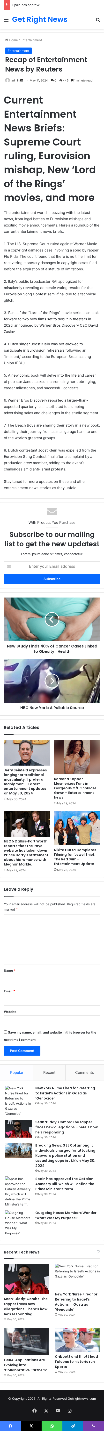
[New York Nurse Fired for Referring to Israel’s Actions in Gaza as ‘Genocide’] (18, 1101)
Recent (49, 1072)
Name (9, 970)
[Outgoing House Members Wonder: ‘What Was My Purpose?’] (18, 1223)
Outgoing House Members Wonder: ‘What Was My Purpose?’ (66, 1215)
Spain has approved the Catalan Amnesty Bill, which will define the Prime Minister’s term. (64, 1183)
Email (9, 991)
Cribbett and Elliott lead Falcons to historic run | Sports (76, 1361)
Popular (16, 1072)
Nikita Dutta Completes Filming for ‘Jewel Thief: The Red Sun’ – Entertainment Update (75, 857)
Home (13, 40)
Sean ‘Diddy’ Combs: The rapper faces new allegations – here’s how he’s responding (66, 1127)
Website (10, 1012)
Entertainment (31, 40)
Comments (84, 1072)
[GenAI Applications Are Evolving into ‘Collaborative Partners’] (26, 1341)
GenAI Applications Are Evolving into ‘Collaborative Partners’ (25, 1365)
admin (15, 80)
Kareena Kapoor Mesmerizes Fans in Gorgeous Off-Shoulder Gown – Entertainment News (75, 788)
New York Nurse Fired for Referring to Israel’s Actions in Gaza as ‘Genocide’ (65, 1093)
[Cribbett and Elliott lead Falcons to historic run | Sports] (77, 1340)
